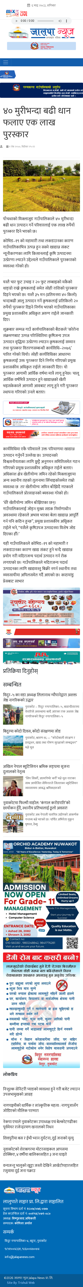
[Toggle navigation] (5, 62)
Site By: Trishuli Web (21, 1283)
